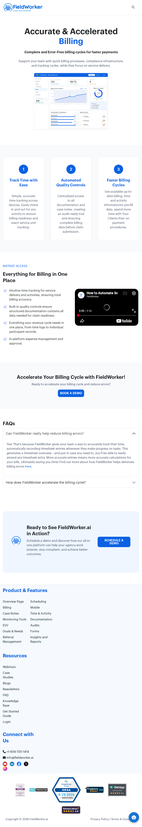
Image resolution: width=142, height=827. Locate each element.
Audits (34, 625)
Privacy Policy (100, 819)
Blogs (7, 683)
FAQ (6, 695)
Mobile (35, 607)
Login (7, 721)
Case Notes (11, 613)
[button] (133, 7)
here (28, 466)
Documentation (41, 619)
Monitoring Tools (14, 619)
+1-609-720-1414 (17, 751)
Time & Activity (40, 613)
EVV (5, 625)
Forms (34, 631)
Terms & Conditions (123, 819)
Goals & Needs (13, 631)
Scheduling (38, 601)
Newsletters (11, 689)
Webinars (9, 667)
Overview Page (13, 601)
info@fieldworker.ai (19, 757)
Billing (7, 607)
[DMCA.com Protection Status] (38, 791)
